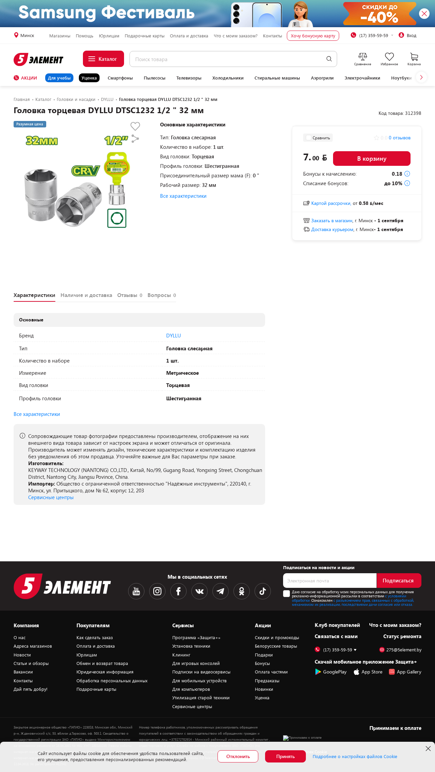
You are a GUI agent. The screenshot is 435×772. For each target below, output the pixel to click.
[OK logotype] (241, 591)
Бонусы (262, 663)
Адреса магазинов (33, 646)
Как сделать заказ (94, 637)
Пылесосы (155, 78)
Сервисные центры (51, 497)
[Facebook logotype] (178, 591)
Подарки (264, 655)
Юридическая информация (105, 672)
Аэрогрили (322, 78)
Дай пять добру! (31, 689)
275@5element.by (403, 650)
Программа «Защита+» (196, 637)
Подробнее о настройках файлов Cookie (355, 756)
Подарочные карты (144, 36)
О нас (19, 637)
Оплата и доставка (189, 36)
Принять (285, 756)
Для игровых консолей (196, 663)
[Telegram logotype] (220, 591)
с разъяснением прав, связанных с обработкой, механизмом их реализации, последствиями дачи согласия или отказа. (353, 602)
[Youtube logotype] (136, 591)
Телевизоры (189, 78)
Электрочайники (362, 78)
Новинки (264, 689)
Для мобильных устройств (199, 681)
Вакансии (23, 672)
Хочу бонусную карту (313, 36)
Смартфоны (120, 78)
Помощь (84, 36)
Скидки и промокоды (277, 637)
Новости (22, 655)
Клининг (181, 655)
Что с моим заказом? (236, 36)
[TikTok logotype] (263, 591)
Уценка (89, 78)
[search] (329, 59)
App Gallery (409, 671)
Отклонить (238, 756)
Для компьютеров (191, 689)
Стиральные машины (277, 78)
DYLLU (173, 335)
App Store (372, 671)
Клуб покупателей (337, 625)
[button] (421, 77)
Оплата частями (271, 672)
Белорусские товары (276, 646)
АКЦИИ (29, 78)
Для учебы (59, 78)
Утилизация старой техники (201, 698)
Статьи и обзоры (31, 663)
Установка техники (191, 646)
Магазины (59, 36)
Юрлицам (109, 36)
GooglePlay (335, 671)
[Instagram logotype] (157, 591)
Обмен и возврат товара (102, 663)
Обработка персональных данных (111, 681)
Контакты (272, 36)
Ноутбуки (401, 78)
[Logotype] (39, 59)
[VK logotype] (199, 591)
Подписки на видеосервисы (201, 672)
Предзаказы (267, 681)
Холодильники (228, 78)
